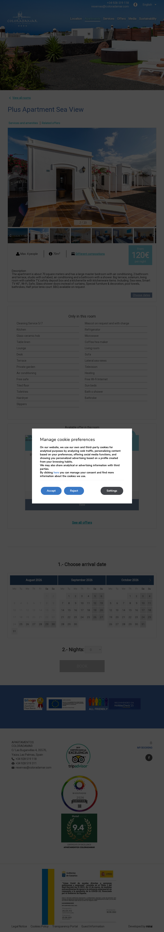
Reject (74, 491)
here (56, 472)
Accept (51, 491)
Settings (112, 491)
